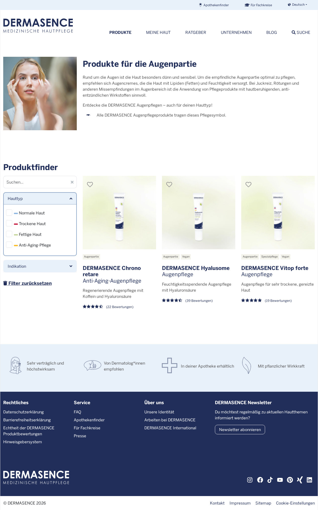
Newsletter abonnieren (240, 429)
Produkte (120, 32)
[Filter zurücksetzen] (72, 182)
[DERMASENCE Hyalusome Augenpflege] (198, 212)
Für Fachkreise (261, 5)
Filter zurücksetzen (29, 283)
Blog (271, 32)
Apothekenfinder (216, 5)
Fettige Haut (29, 234)
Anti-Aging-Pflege (34, 245)
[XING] (300, 479)
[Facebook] (260, 479)
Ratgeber (195, 32)
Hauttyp (15, 198)
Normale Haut (31, 212)
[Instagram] (250, 479)
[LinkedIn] (310, 479)
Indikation (17, 266)
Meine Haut (158, 32)
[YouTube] (280, 479)
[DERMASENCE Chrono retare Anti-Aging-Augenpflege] (119, 212)
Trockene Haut (32, 223)
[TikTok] (270, 479)
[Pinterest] (290, 479)
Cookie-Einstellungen (295, 503)
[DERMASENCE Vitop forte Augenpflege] (278, 212)
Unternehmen (236, 32)
